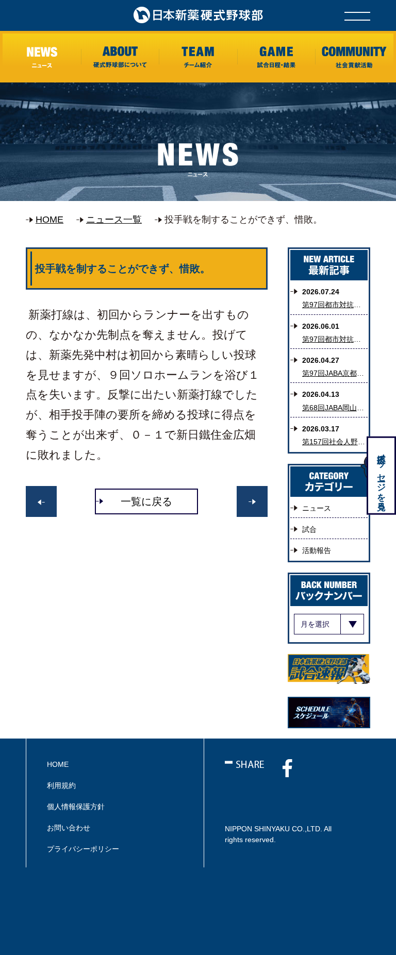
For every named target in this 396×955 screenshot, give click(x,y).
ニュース (316, 508)
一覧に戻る (146, 501)
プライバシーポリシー (83, 849)
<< (252, 501)
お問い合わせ (68, 828)
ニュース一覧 (114, 219)
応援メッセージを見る (381, 477)
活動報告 (316, 550)
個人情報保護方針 (76, 806)
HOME (49, 219)
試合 (309, 529)
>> (41, 501)
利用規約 (61, 785)
